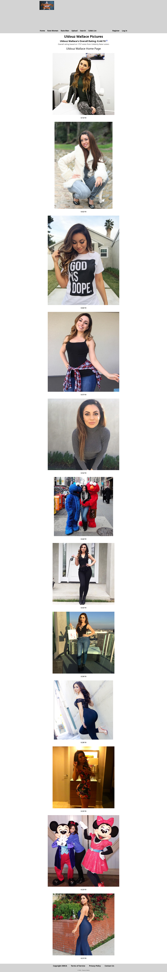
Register (115, 30)
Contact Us (109, 966)
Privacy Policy (95, 966)
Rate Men (65, 30)
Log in (124, 30)
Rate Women (52, 30)
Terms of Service (78, 966)
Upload (75, 30)
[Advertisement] (91, 14)
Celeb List (92, 30)
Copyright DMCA (60, 966)
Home (42, 30)
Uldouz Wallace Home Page (83, 48)
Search (83, 30)
